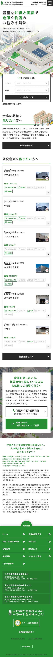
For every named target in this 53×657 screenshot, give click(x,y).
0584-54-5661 (14, 601)
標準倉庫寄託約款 (25, 632)
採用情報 (6, 556)
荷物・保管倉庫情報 (10, 541)
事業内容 (32, 541)
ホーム (5, 534)
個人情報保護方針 (18, 638)
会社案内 (6, 549)
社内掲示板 (26, 646)
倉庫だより (33, 549)
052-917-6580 (14, 579)
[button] (32, 83)
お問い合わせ (8, 563)
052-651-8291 (14, 590)
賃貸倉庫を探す (34, 534)
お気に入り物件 (34, 556)
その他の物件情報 (35, 638)
